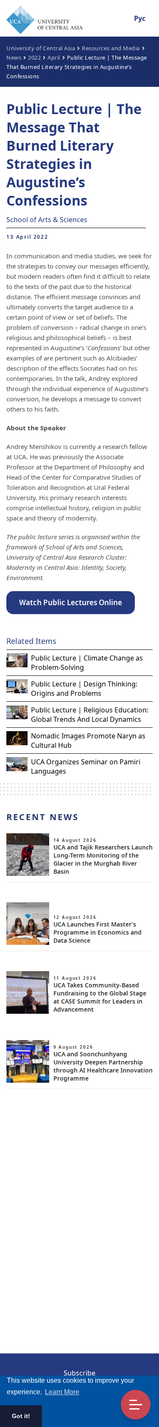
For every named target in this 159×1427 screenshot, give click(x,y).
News (13, 57)
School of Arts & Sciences (46, 219)
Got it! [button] (21, 1416)
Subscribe (79, 1373)
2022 (34, 57)
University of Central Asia (40, 48)
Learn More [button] (62, 1392)
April (53, 57)
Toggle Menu (136, 1405)
